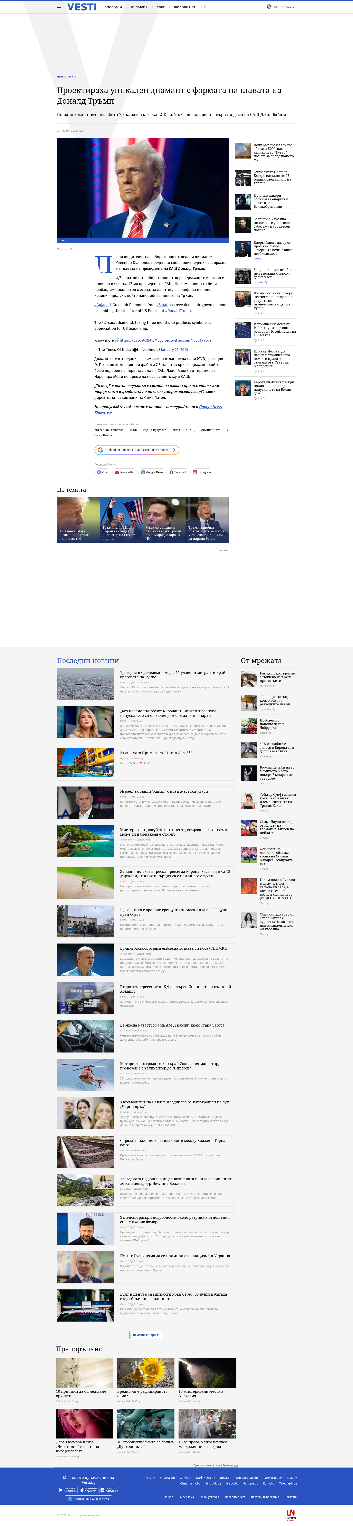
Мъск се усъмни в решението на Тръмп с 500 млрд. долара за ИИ (163, 533)
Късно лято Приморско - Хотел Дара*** (156, 752)
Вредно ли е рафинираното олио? (142, 1393)
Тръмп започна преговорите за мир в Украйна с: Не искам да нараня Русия (206, 533)
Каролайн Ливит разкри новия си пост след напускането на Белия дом (274, 387)
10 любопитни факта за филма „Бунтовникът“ (145, 1444)
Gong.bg (185, 1478)
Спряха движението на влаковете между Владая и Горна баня (172, 1142)
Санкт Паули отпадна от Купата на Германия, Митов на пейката (278, 827)
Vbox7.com (167, 1478)
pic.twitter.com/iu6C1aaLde (188, 340)
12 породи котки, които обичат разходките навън (275, 700)
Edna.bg (268, 1483)
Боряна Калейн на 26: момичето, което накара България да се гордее (277, 773)
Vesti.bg (81, 7)
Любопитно (184, 7)
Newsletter (127, 472)
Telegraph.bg (288, 1483)
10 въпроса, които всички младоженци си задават (203, 1444)
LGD (134, 430)
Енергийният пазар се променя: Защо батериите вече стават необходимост (273, 248)
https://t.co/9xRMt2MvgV (142, 340)
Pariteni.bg (250, 1483)
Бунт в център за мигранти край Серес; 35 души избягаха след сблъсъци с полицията (173, 1296)
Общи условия (209, 1497)
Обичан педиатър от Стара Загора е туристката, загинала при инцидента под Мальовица (278, 921)
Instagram (204, 472)
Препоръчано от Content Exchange (213, 1465)
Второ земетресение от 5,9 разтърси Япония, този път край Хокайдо (175, 989)
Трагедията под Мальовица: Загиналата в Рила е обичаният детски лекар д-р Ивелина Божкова (175, 1181)
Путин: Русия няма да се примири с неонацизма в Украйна (175, 1255)
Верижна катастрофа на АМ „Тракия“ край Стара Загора (172, 1025)
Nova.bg (225, 1478)
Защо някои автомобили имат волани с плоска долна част (274, 273)
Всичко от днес (146, 1335)
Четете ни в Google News (92, 1499)
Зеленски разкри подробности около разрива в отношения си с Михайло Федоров (175, 1219)
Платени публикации (265, 1497)
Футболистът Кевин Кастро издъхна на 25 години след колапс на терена (272, 177)
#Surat (162, 304)
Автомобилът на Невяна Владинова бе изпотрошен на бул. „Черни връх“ (175, 1104)
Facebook (180, 472)
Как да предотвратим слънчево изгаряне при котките (278, 677)
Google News (154, 472)
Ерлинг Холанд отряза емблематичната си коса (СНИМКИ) (174, 948)
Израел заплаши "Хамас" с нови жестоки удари (164, 791)
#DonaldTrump (178, 310)
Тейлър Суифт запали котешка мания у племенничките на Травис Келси (278, 800)
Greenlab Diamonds (109, 430)
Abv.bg (150, 1478)
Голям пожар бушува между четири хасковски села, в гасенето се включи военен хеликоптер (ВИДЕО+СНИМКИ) (277, 888)
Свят (161, 7)
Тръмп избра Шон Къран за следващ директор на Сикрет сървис (119, 533)
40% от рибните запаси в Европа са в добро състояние (277, 747)
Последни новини (88, 661)
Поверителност (235, 1497)
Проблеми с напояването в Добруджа (272, 724)
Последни (113, 7)
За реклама (186, 1497)
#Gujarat (101, 304)
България (139, 7)
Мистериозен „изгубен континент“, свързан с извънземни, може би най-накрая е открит (175, 832)
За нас (168, 1497)
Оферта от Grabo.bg (131, 758)
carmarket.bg (260, 282)
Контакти (291, 1497)
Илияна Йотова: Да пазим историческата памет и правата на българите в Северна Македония (272, 358)
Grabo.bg (232, 1483)
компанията (211, 430)
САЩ (191, 430)
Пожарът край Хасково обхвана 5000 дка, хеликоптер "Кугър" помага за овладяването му (274, 152)
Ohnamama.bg (190, 1483)
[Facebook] (296, 1502)
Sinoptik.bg (213, 1483)
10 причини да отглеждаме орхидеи (81, 1393)
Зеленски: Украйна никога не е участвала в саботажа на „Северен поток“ (274, 224)
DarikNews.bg (205, 1478)
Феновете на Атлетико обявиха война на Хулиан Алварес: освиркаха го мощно (276, 856)
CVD (177, 430)
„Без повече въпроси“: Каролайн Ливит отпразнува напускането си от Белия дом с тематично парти (168, 713)
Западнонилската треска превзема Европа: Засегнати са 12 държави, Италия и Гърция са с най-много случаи (175, 873)
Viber (105, 472)
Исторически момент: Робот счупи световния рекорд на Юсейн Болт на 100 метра (275, 329)
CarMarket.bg (273, 1478)
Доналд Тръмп (155, 430)
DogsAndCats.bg (247, 1478)
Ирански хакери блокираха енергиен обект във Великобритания (271, 201)
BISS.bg (292, 1478)
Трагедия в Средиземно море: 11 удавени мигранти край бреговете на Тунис (172, 674)
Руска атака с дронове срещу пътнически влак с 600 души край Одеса (174, 912)
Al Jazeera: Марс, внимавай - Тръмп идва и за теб (74, 535)
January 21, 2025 (174, 349)
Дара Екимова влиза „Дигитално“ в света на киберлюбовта (77, 1446)
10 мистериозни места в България (201, 1393)
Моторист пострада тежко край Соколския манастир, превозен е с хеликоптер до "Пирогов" (169, 1065)
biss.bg (257, 258)
